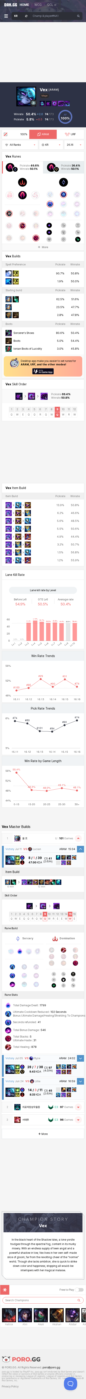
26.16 (70, 144)
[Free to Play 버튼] (79, 1290)
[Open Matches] (78, 1107)
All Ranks (15, 144)
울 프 (24, 838)
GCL (50, 4)
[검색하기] (79, 1300)
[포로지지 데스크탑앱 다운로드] (43, 371)
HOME (24, 4)
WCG (38, 4)
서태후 (25, 1119)
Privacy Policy (10, 1386)
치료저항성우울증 (31, 1107)
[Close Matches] (78, 838)
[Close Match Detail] (80, 849)
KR (46, 144)
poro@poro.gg (51, 1367)
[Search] (78, 16)
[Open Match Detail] (80, 1058)
